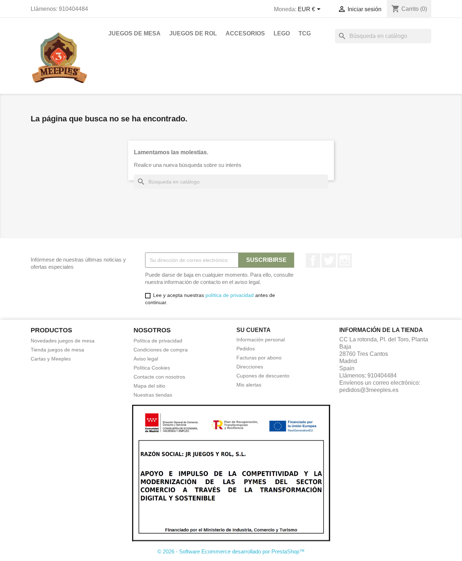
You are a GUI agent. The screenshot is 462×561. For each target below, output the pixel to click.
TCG (304, 33)
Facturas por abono (259, 358)
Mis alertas (248, 385)
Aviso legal (146, 359)
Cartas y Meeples (51, 359)
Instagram (344, 260)
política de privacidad (229, 295)
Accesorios (245, 33)
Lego (282, 33)
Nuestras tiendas (153, 395)
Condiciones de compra (161, 350)
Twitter (329, 260)
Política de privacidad (158, 341)
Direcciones (249, 367)
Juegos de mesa (134, 33)
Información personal (260, 339)
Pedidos (245, 348)
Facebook (313, 260)
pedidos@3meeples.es (368, 390)
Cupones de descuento (262, 376)
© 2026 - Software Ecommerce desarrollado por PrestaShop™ (231, 551)
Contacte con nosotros (159, 377)
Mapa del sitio (149, 386)
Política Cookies (152, 368)
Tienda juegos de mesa (57, 350)
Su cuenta (253, 330)
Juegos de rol (193, 33)
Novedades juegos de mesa (63, 341)
